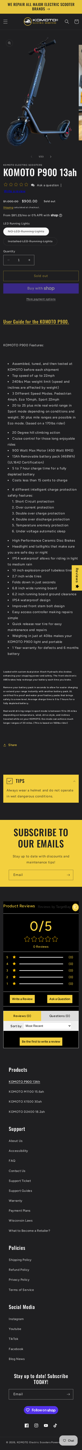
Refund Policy (19, 1270)
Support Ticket (20, 1181)
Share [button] (12, 745)
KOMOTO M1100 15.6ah (26, 1092)
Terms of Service (21, 1290)
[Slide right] (51, 157)
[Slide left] (31, 157)
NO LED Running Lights (28, 232)
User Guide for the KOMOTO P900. (36, 321)
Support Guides (20, 1191)
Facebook (16, 1349)
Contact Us (17, 1171)
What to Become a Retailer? (29, 1231)
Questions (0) (59, 1016)
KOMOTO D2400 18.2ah (27, 1112)
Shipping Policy (20, 1260)
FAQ (12, 1161)
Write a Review (22, 999)
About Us (16, 1141)
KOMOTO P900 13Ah (24, 1082)
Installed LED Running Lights (32, 242)
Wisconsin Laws (21, 1220)
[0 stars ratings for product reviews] (41, 939)
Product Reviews (19, 906)
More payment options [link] (41, 299)
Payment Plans (20, 1211)
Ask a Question (59, 999)
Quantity (9, 251)
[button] (5, 21)
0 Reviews (41, 947)
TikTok (13, 1339)
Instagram (16, 1319)
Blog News (17, 1359)
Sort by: (16, 1026)
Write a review (14, 191)
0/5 (41, 926)
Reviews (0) (22, 1016)
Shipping (8, 207)
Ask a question (48, 185)
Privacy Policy (19, 1280)
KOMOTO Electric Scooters (34, 1442)
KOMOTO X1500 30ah (25, 1102)
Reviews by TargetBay (54, 907)
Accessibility (18, 1151)
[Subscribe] (68, 875)
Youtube (15, 1329)
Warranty (16, 1201)
